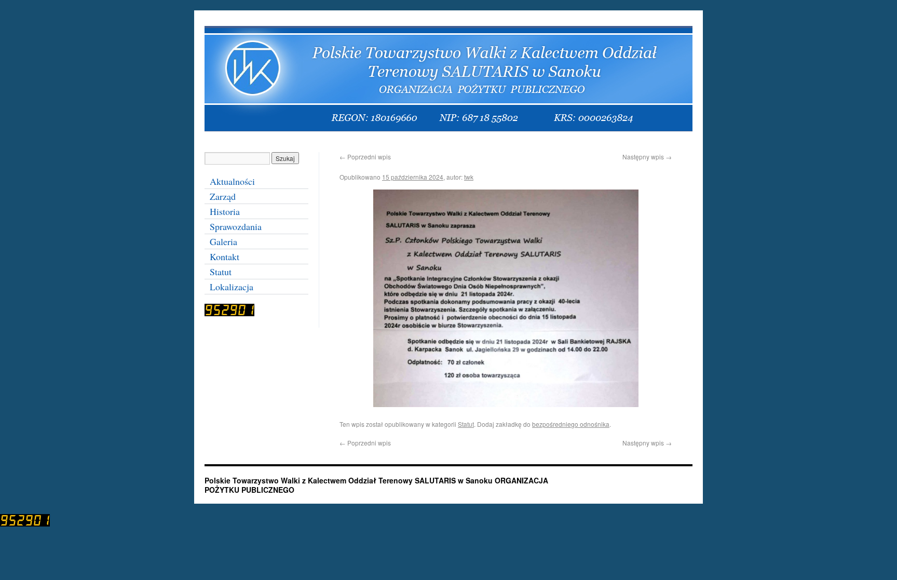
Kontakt (224, 256)
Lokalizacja (231, 286)
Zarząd (223, 196)
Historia (225, 211)
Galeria (223, 241)
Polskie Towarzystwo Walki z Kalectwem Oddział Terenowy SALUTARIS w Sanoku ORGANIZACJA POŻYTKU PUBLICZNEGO (376, 485)
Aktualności (232, 181)
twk (468, 176)
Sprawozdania (236, 226)
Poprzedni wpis (365, 156)
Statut (466, 424)
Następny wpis (647, 156)
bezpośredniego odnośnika (570, 424)
